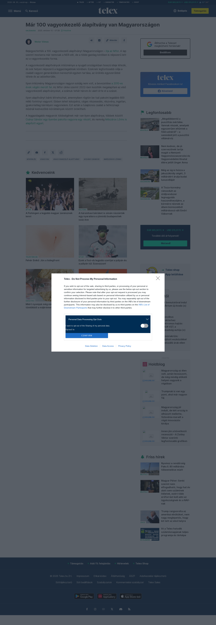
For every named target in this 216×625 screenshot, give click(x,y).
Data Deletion (91, 346)
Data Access (108, 346)
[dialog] (108, 312)
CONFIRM (86, 336)
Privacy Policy (124, 346)
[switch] (144, 326)
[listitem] (107, 319)
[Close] (159, 279)
